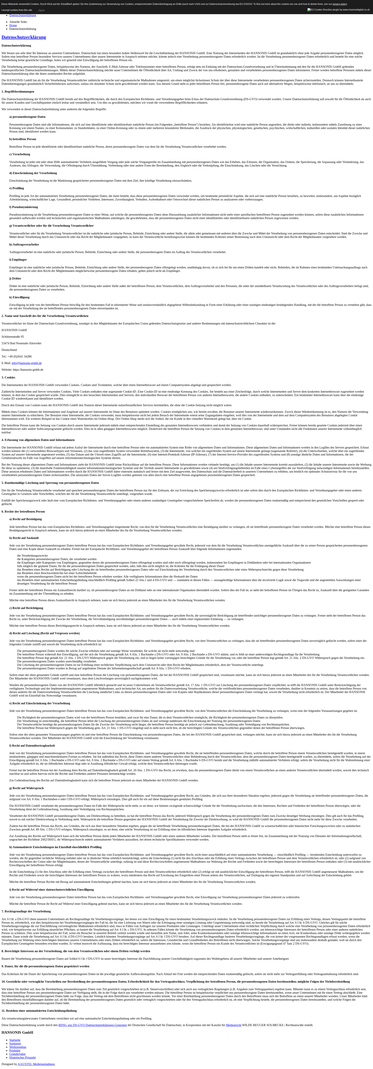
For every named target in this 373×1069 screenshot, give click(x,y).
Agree (41, 10)
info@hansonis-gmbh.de (27, 363)
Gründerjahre (17, 1054)
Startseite (14, 1040)
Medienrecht (233, 1025)
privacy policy (340, 4)
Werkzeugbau (17, 1047)
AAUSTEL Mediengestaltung (36, 1064)
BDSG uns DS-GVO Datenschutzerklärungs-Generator (92, 1025)
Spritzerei (15, 1043)
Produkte (14, 1050)
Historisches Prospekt (22, 1057)
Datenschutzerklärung (22, 15)
